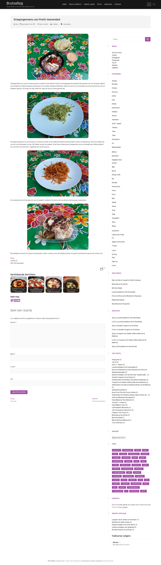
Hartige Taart (116, 175)
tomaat (122, 487)
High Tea (115, 261)
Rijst (113, 198)
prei (140, 480)
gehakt (142, 457)
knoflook (116, 469)
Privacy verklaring (108, 561)
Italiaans (55, 24)
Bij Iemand (115, 156)
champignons (134, 454)
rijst (147, 480)
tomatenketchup (133, 487)
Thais (114, 131)
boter (115, 454)
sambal (116, 483)
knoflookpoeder (127, 469)
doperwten (126, 457)
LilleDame (115, 68)
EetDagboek (116, 58)
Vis (113, 143)
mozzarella (117, 476)
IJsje (113, 100)
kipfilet (145, 465)
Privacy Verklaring (117, 507)
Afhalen (114, 81)
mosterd (137, 472)
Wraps (114, 226)
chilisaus (145, 454)
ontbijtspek (139, 476)
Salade (114, 202)
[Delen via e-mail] (18, 300)
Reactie (13, 322)
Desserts (115, 92)
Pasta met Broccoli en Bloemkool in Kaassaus (126, 296)
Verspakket (115, 218)
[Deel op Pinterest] (15, 300)
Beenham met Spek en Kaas (121, 522)
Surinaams (115, 120)
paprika (116, 480)
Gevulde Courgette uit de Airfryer (127, 326)
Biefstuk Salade (117, 288)
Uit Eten (114, 254)
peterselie (132, 480)
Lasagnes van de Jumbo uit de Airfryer (124, 520)
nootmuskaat (128, 476)
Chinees (114, 88)
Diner (113, 258)
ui (126, 491)
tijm (115, 487)
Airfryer (114, 163)
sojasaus (125, 483)
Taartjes (114, 127)
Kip (113, 179)
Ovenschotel (116, 187)
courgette (116, 457)
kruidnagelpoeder (119, 472)
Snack (114, 206)
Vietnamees (116, 139)
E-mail (12, 367)
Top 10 (99, 4)
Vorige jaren (89, 4)
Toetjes (114, 246)
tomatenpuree (118, 491)
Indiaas (114, 104)
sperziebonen (136, 483)
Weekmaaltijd (116, 147)
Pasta (114, 190)
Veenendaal (67, 24)
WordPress (77, 561)
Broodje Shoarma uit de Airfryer (122, 530)
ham (136, 461)
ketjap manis (125, 465)
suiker (146, 483)
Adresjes (108, 4)
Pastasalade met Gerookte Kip (127, 346)
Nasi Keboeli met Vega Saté (121, 304)
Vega (113, 214)
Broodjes (115, 84)
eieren (134, 457)
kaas (143, 461)
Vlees (113, 222)
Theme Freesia (69, 561)
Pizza (113, 194)
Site (11, 379)
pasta (124, 480)
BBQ (113, 167)
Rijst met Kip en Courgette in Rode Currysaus (126, 280)
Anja (16, 24)
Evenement (115, 231)
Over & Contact (75, 4)
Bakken (114, 152)
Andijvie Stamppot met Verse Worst (123, 525)
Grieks (114, 96)
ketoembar (136, 465)
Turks (114, 135)
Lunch (114, 250)
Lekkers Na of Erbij (118, 235)
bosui (145, 450)
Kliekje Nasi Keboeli (118, 300)
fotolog (117, 4)
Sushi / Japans (116, 124)
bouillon (123, 454)
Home (64, 4)
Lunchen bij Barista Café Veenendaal (123, 292)
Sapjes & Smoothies (118, 242)
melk (129, 472)
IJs (113, 238)
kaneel (115, 465)
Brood (114, 171)
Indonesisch (116, 108)
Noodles (114, 183)
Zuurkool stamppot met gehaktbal (123, 527)
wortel (143, 491)
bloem (137, 450)
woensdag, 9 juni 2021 (28, 24)
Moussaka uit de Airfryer (120, 284)
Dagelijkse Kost (117, 160)
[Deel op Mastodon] (12, 300)
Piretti (12, 258)
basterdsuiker (128, 450)
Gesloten (128, 461)
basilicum (116, 450)
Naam (12, 354)
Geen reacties (43, 24)
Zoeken (114, 55)
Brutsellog (15, 3)
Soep (113, 210)
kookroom (139, 469)
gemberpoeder (118, 461)
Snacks (114, 116)
